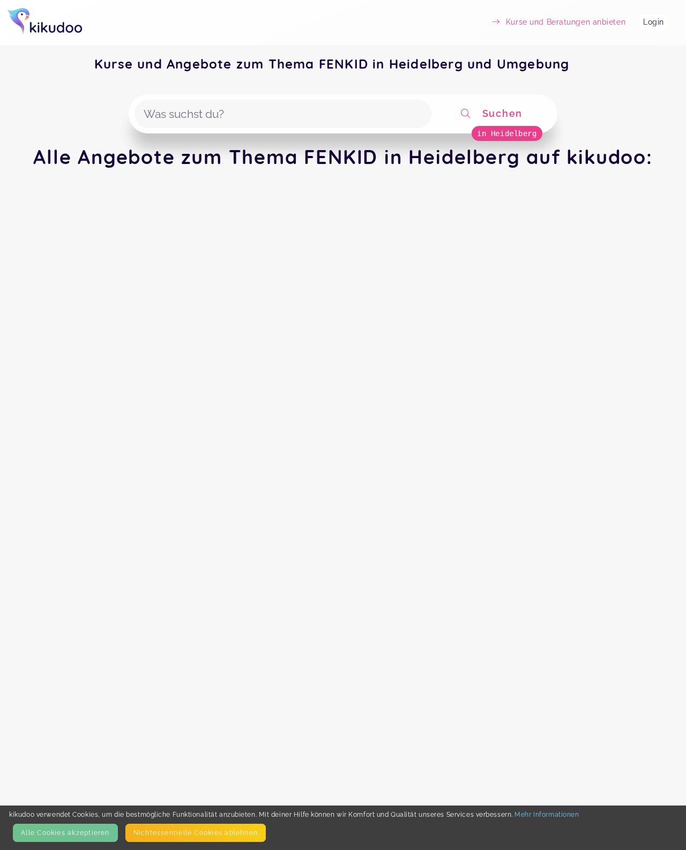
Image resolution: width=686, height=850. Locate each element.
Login (653, 22)
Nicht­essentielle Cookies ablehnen (195, 833)
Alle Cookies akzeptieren (65, 833)
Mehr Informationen (546, 814)
